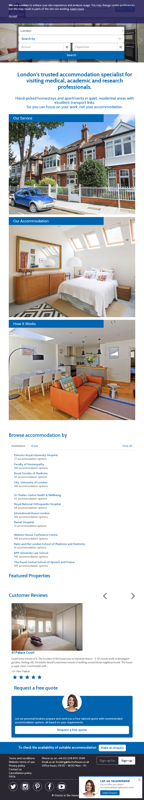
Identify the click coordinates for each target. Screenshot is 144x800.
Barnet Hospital (24, 522)
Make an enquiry (112, 748)
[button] (18, 446)
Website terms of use (22, 762)
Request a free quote (72, 730)
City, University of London (30, 482)
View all (127, 445)
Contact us (15, 769)
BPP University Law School (31, 553)
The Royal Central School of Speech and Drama (44, 562)
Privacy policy (17, 765)
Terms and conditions (22, 758)
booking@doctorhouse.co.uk (72, 762)
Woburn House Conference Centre (36, 534)
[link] (110, 792)
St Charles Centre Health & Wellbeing (37, 495)
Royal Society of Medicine (31, 473)
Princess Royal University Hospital (36, 455)
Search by (28, 39)
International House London (32, 513)
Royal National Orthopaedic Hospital (37, 504)
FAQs (12, 776)
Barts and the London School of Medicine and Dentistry (49, 544)
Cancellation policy (20, 773)
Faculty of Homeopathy (29, 464)
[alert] (110, 787)
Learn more (77, 9)
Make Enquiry (110, 792)
